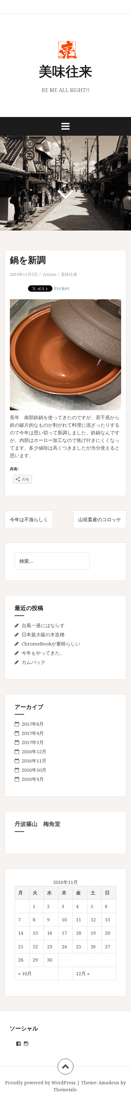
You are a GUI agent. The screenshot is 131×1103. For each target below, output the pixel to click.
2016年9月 (33, 779)
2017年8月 (33, 724)
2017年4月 (33, 733)
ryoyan (49, 274)
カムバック (33, 662)
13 (107, 919)
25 (78, 946)
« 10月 (25, 973)
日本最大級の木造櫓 (43, 634)
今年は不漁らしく (29, 519)
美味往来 (65, 71)
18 (78, 933)
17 (64, 933)
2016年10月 (34, 770)
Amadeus (109, 1083)
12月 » (82, 973)
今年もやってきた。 (43, 653)
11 (78, 919)
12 (93, 919)
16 (49, 933)
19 (93, 933)
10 (64, 919)
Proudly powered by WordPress (40, 1083)
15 (35, 933)
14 (20, 933)
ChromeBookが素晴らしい (51, 643)
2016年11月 (34, 760)
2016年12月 (34, 751)
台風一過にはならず (43, 625)
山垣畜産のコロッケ (99, 519)
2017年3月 (33, 742)
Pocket (61, 288)
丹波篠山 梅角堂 (37, 823)
